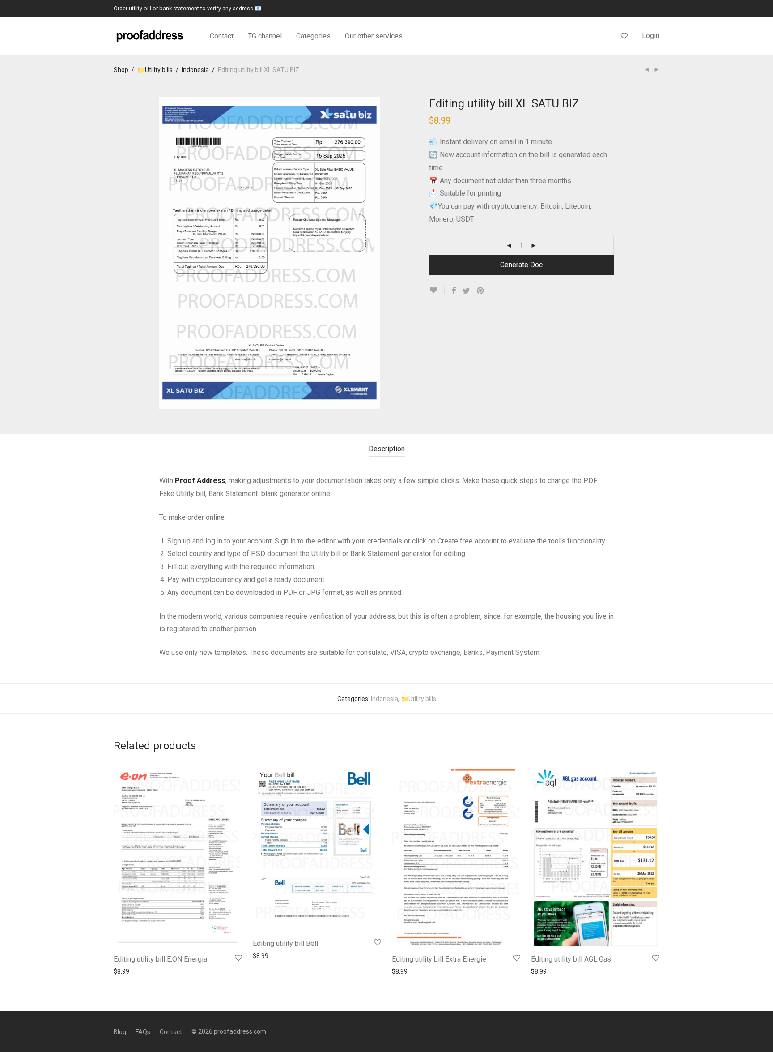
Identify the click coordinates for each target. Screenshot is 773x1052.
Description (387, 449)
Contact (222, 36)
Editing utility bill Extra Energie (439, 959)
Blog (120, 1031)
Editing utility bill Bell (285, 943)
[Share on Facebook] (453, 291)
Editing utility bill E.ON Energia (160, 959)
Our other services (374, 36)
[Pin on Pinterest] (481, 291)
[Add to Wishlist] (437, 290)
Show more (125, 971)
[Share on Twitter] (466, 291)
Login (650, 35)
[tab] (386, 449)
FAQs (143, 1031)
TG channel (265, 36)
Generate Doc (521, 265)
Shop (121, 69)
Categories (313, 36)
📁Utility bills (155, 69)
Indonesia (195, 69)
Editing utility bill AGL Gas (571, 959)
